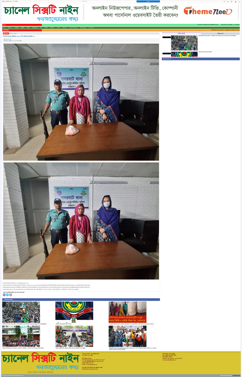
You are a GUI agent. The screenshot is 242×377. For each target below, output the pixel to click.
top (12, 33)
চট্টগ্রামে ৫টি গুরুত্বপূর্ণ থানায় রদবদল (230, 30)
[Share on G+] (10, 294)
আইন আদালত (35, 27)
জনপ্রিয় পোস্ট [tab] (220, 33)
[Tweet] (7, 294)
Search (148, 1)
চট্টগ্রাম (15, 33)
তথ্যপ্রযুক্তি (16, 27)
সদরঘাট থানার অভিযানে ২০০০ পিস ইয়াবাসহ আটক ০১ (19, 36)
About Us (65, 27)
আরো (58, 27)
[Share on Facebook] (4, 294)
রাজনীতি (22, 27)
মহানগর (28, 27)
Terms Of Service (73, 27)
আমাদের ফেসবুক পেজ (167, 59)
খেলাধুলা (52, 27)
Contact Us (91, 27)
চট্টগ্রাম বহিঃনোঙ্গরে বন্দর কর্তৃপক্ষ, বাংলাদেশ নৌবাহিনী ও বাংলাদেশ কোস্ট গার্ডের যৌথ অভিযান (23, 348)
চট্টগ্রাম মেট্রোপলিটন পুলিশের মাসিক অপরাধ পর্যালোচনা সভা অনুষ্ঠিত (70, 348)
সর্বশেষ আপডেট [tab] (181, 33)
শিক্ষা (41, 27)
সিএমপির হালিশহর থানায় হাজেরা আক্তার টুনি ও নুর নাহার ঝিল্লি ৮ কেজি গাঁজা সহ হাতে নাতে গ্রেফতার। (131, 324)
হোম (4, 27)
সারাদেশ (9, 27)
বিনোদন (46, 27)
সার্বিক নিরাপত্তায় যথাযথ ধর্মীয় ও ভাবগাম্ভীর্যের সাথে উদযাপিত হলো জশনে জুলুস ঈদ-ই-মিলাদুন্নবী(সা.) (203, 30)
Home (6, 33)
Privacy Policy (83, 27)
